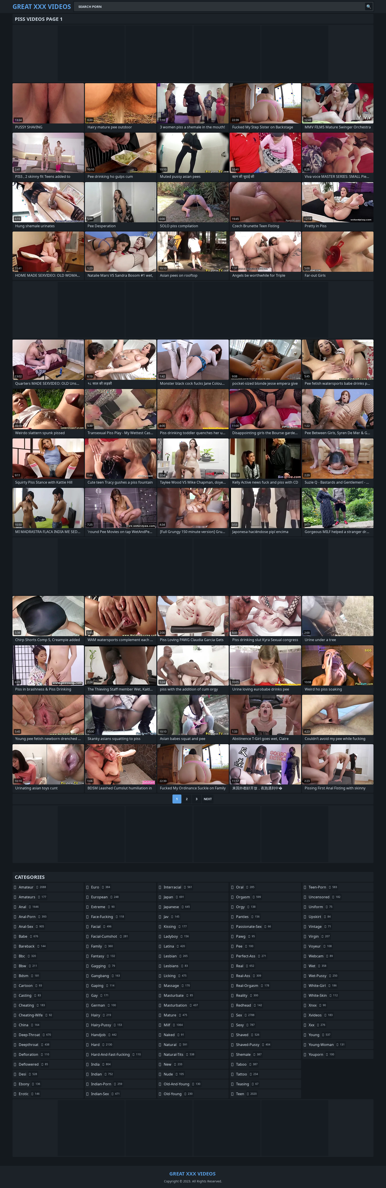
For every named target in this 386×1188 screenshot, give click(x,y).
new (173, 1064)
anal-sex (31, 926)
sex (245, 1015)
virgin (319, 936)
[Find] (369, 6)
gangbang (105, 975)
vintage (320, 926)
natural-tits (179, 1054)
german (103, 1005)
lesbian (176, 956)
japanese (177, 906)
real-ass (248, 975)
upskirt (320, 916)
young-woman (327, 1044)
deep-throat (35, 1034)
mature (175, 1015)
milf (173, 1024)
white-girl (323, 985)
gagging (103, 965)
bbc (27, 956)
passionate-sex (253, 926)
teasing (247, 1084)
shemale (249, 1054)
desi (28, 1074)
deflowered (33, 1064)
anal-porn (32, 916)
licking (175, 975)
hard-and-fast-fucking (116, 1054)
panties (248, 916)
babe (28, 936)
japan (174, 897)
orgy (246, 906)
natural (175, 1044)
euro (100, 887)
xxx (317, 1024)
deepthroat (34, 1044)
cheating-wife (35, 1015)
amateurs (32, 897)
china (29, 1024)
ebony (29, 1084)
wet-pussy (323, 975)
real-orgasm (252, 985)
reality (247, 995)
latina (174, 946)
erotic (29, 1093)
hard (101, 1044)
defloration (34, 1054)
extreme (103, 906)
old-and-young (182, 1084)
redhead (249, 1005)
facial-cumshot (109, 936)
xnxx (317, 1005)
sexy (245, 1024)
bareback (32, 946)
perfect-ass (251, 956)
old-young (178, 1093)
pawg (245, 936)
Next (208, 799)
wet (317, 965)
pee (244, 946)
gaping (102, 985)
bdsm (29, 975)
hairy (101, 1015)
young (319, 1034)
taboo (247, 1064)
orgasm (248, 897)
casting (30, 995)
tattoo (247, 1074)
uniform (320, 906)
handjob (104, 1034)
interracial (178, 887)
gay (100, 995)
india (101, 1064)
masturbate (178, 995)
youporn (321, 1054)
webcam (321, 956)
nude (174, 1074)
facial (101, 926)
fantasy (103, 956)
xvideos (321, 1015)
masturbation (181, 1005)
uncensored (324, 897)
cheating (32, 1005)
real (245, 965)
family (102, 946)
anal (29, 906)
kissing (175, 926)
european (105, 897)
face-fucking (107, 916)
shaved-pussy (253, 1044)
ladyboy (176, 936)
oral (245, 887)
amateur (32, 887)
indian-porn (106, 1084)
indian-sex (105, 1093)
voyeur (320, 946)
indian (102, 1074)
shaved (247, 1034)
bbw (28, 965)
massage (177, 985)
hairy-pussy (106, 1024)
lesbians (176, 965)
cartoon (30, 985)
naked (174, 1034)
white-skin (323, 995)
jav (171, 916)
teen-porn (323, 887)
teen (246, 1093)
